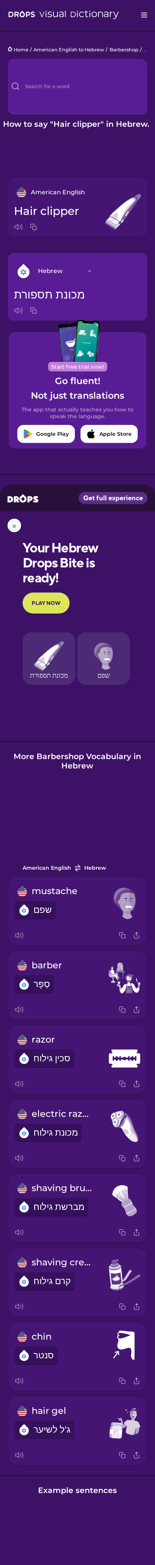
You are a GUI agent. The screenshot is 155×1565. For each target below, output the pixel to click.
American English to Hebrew (68, 50)
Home (21, 50)
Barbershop (123, 50)
